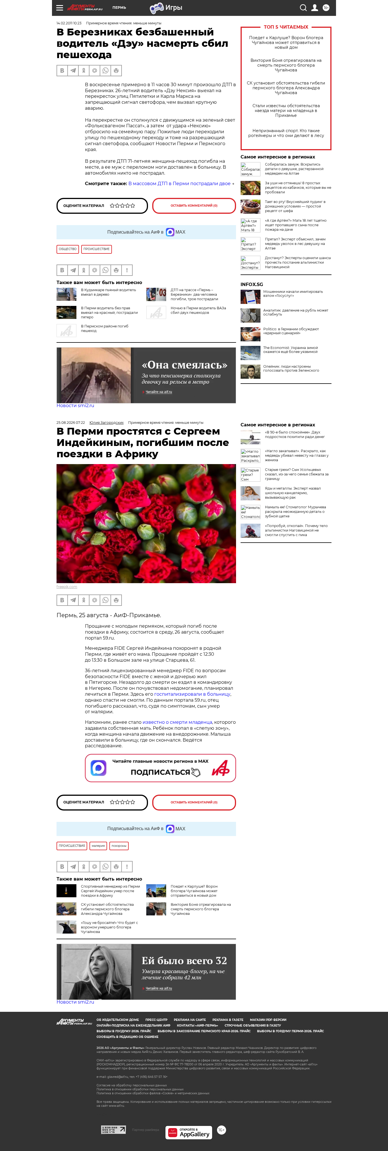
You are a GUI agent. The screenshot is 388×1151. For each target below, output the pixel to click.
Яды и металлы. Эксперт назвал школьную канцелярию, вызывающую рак (293, 493)
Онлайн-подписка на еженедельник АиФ (133, 1025)
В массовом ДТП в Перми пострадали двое (179, 183)
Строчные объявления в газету (253, 1025)
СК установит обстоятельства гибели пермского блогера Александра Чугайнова (286, 88)
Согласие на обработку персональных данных (132, 1085)
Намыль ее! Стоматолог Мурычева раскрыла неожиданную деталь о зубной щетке (295, 511)
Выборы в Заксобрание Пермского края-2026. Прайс (204, 1031)
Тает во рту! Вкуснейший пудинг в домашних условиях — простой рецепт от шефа (295, 206)
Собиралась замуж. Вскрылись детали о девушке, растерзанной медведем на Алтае (294, 168)
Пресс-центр (156, 1020)
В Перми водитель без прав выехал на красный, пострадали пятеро (109, 312)
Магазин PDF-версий (268, 1020)
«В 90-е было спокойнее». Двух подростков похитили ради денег (295, 434)
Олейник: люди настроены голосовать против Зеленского (291, 369)
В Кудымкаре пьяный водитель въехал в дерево (108, 292)
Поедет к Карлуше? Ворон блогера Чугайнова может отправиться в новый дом (286, 42)
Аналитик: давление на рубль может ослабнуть (295, 312)
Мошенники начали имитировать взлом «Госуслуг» (293, 294)
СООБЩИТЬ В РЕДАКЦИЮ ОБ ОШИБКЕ (127, 1037)
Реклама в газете (227, 1020)
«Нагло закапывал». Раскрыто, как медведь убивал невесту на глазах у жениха (297, 455)
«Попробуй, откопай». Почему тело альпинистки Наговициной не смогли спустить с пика (296, 530)
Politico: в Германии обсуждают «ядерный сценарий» (291, 331)
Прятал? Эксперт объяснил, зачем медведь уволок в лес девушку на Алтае (295, 243)
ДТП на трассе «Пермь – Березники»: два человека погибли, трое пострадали (194, 294)
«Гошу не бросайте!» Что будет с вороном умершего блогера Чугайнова (109, 927)
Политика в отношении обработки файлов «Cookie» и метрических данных (153, 1093)
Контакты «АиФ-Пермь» (197, 1025)
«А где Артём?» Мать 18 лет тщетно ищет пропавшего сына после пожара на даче (296, 225)
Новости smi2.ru (75, 405)
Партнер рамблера (145, 1129)
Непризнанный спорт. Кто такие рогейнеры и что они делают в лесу (286, 133)
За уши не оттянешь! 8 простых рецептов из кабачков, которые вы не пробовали (298, 187)
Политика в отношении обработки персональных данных (140, 1089)
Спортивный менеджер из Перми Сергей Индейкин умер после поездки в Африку (110, 891)
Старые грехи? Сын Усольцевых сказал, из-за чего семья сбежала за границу (297, 474)
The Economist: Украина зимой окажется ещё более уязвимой (290, 350)
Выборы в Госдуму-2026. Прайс (124, 1031)
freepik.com (67, 587)
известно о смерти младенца (177, 722)
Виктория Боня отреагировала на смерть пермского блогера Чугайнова (286, 65)
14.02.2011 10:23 (69, 23)
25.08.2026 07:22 (71, 422)
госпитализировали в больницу (192, 694)
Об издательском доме (118, 1020)
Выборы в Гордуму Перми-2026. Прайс (290, 1031)
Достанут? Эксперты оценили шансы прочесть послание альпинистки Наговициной (298, 262)
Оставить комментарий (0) (194, 206)
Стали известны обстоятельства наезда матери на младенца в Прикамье (286, 110)
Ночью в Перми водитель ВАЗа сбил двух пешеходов (198, 310)
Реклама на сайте (190, 1020)
